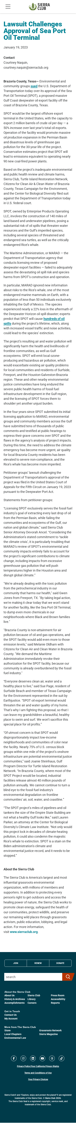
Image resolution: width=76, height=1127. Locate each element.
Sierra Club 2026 (53, 1098)
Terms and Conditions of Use (38, 1072)
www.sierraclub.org (24, 932)
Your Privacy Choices (38, 1079)
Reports (55, 1002)
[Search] (67, 977)
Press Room (57, 995)
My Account (10, 1018)
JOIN (15, 963)
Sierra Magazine (48, 1034)
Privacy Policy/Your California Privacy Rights (38, 1066)
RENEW (38, 963)
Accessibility (58, 999)
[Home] (39, 7)
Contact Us (10, 1014)
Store (7, 1030)
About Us (9, 995)
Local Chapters (12, 1034)
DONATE (60, 963)
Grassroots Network (50, 1030)
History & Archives (14, 999)
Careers (32, 1002)
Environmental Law (15, 1037)
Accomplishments (14, 1002)
